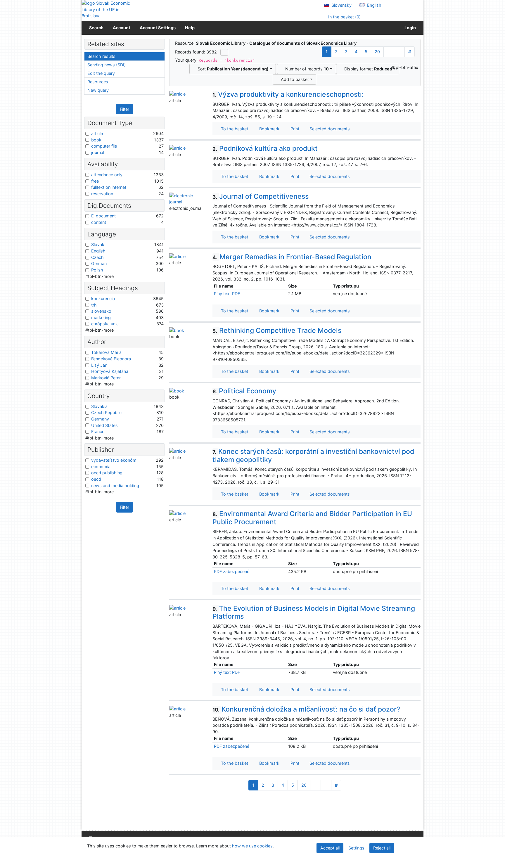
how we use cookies (252, 845)
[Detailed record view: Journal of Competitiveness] (186, 198)
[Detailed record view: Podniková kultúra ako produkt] (177, 147)
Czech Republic (106, 412)
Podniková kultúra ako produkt (265, 148)
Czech (97, 257)
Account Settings (158, 27)
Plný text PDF (227, 293)
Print (293, 128)
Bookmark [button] (268, 128)
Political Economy (244, 391)
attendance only (106, 174)
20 (377, 51)
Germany (100, 418)
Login (409, 27)
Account (121, 27)
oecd (96, 479)
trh (94, 304)
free (95, 181)
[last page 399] (399, 51)
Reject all (381, 847)
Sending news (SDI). (107, 64)
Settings (356, 847)
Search (96, 27)
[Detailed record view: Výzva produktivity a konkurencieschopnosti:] (177, 93)
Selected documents (329, 128)
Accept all (330, 847)
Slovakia (99, 406)
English (373, 5)
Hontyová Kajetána (109, 371)
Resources (97, 81)
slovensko (101, 311)
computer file (104, 145)
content (98, 222)
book (96, 139)
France (97, 431)
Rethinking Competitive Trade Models (276, 330)
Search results (101, 56)
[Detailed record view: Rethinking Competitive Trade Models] (176, 329)
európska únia (105, 323)
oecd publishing (106, 472)
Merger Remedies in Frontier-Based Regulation (291, 257)
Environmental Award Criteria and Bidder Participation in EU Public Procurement (312, 518)
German (99, 263)
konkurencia (103, 298)
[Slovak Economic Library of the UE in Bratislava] (106, 9)
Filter (124, 109)
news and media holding (115, 485)
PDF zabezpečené (231, 571)
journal (97, 152)
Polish (97, 269)
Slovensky (341, 5)
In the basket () (344, 16)
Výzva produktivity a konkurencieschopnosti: (288, 94)
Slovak (97, 244)
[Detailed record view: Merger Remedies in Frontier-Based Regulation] (177, 256)
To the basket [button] (233, 128)
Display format (367, 68)
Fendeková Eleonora (111, 358)
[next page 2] (388, 51)
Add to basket (294, 79)
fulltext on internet (108, 187)
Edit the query (101, 73)
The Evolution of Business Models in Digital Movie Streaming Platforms (313, 612)
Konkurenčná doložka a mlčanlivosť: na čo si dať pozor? (306, 709)
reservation (102, 193)
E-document (103, 215)
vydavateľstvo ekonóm (113, 460)
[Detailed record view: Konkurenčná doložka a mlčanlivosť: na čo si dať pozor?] (177, 708)
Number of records (306, 68)
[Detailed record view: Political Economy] (176, 390)
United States (104, 425)
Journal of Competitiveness (260, 196)
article (97, 133)
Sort (232, 68)
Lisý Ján (99, 365)
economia (100, 466)
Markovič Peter (106, 377)
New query (98, 90)
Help (190, 27)
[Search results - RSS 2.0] (224, 52)
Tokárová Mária (106, 352)
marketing (101, 317)
